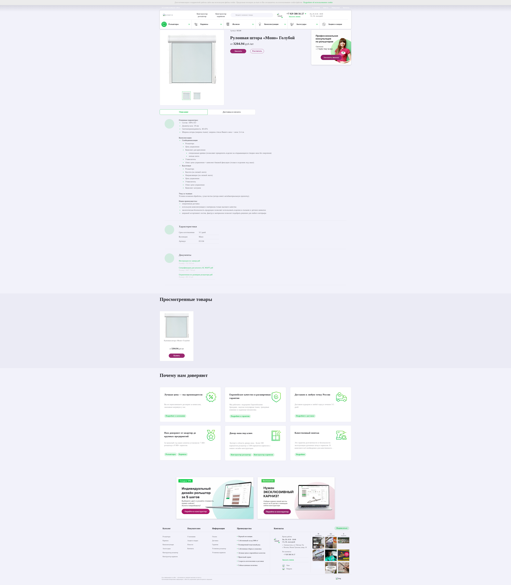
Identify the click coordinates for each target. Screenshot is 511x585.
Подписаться (341, 528)
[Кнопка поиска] (232, 15)
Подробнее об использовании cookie (318, 2)
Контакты (346, 7)
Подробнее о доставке (305, 416)
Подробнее (300, 454)
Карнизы (182, 454)
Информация (336, 7)
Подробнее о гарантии (240, 416)
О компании (316, 7)
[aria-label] (331, 48)
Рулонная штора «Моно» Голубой (176, 341)
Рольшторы (171, 454)
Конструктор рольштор (202, 15)
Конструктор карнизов (220, 15)
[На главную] (179, 15)
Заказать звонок (294, 17)
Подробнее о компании (175, 416)
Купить (177, 356)
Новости (325, 7)
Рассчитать (257, 51)
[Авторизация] (346, 15)
